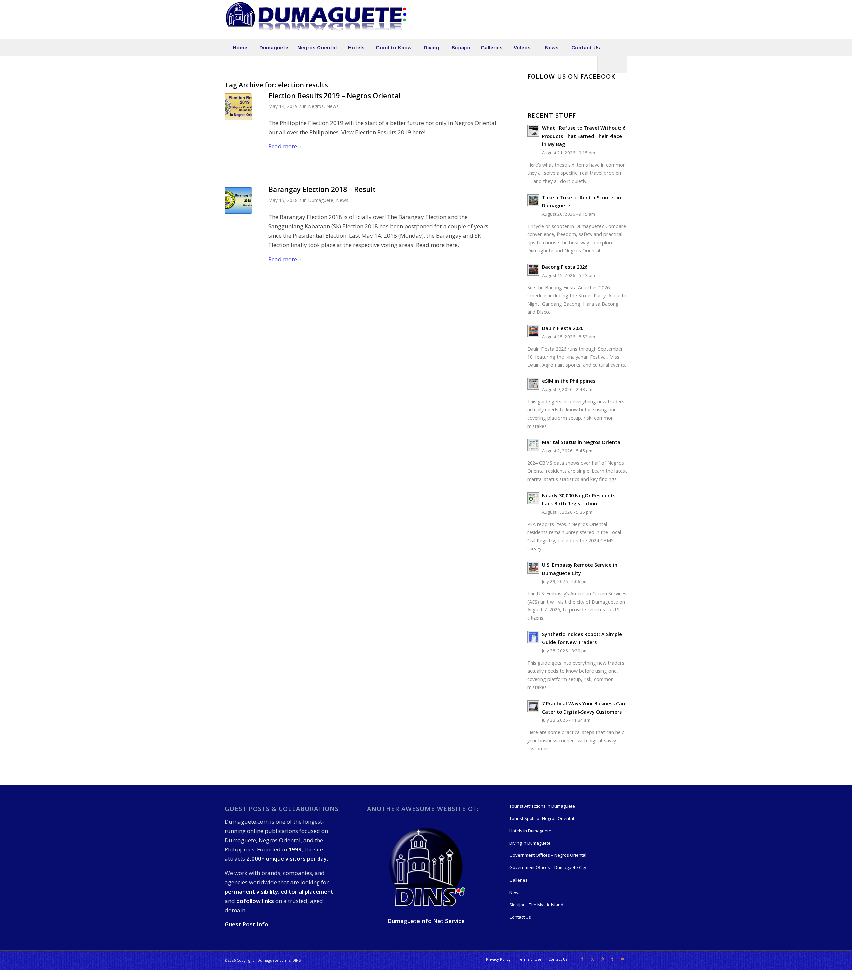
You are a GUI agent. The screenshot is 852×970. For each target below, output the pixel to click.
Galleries (518, 880)
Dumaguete (320, 200)
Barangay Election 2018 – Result (322, 189)
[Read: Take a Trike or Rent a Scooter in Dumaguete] (533, 200)
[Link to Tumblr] (612, 959)
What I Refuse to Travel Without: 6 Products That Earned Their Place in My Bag (583, 136)
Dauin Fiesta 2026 (562, 328)
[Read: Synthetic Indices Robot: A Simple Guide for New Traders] (533, 637)
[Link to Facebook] (582, 959)
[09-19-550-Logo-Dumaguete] (316, 19)
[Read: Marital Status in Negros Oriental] (533, 445)
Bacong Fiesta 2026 (564, 267)
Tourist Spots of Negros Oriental (541, 818)
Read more (282, 146)
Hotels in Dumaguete (530, 831)
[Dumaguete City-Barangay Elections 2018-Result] (238, 200)
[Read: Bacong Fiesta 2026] (533, 270)
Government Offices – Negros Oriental (547, 855)
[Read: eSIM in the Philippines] (533, 384)
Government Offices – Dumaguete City (547, 867)
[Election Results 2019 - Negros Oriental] (238, 106)
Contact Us (520, 917)
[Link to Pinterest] (602, 959)
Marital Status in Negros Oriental (582, 442)
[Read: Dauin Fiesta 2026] (533, 331)
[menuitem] (240, 47)
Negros (316, 106)
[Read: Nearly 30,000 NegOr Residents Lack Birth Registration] (533, 498)
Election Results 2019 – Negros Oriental (334, 95)
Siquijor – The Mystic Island (536, 905)
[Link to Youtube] (622, 959)
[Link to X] (592, 959)
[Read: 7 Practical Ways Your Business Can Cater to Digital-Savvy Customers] (533, 706)
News (332, 106)
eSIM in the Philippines (568, 381)
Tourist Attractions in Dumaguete (542, 806)
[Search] (612, 64)
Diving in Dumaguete (530, 843)
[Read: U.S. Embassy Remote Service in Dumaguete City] (533, 568)
